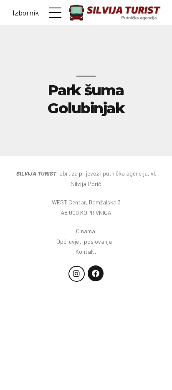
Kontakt (86, 251)
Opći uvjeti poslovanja (86, 241)
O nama (86, 231)
